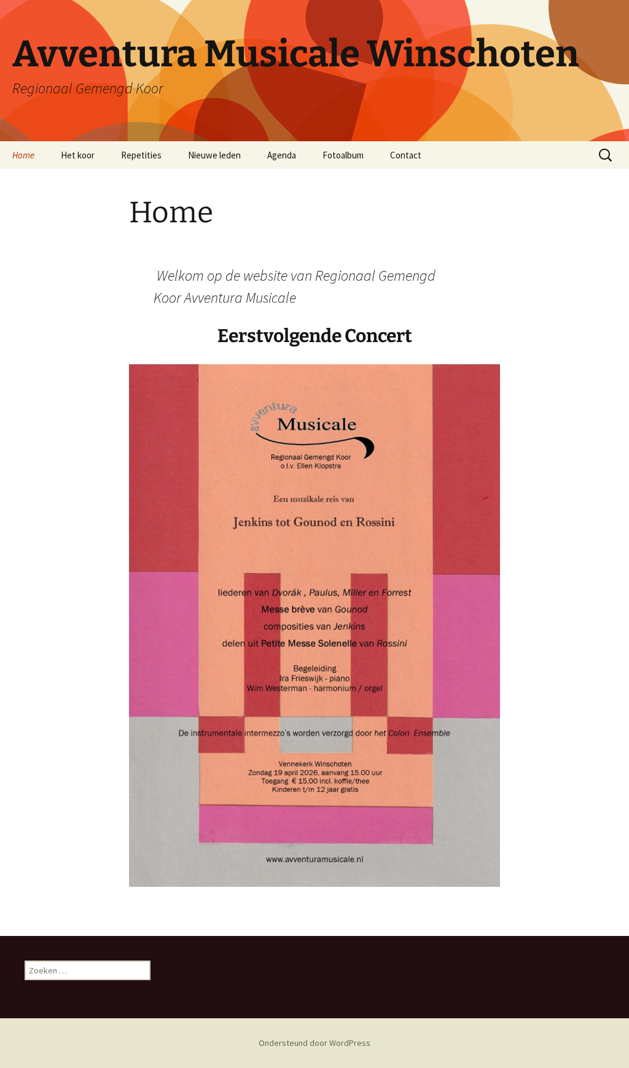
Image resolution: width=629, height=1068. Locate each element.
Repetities (141, 155)
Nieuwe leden (214, 155)
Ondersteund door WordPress (314, 1042)
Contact (405, 155)
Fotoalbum (343, 155)
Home (23, 155)
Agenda (281, 155)
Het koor (78, 155)
